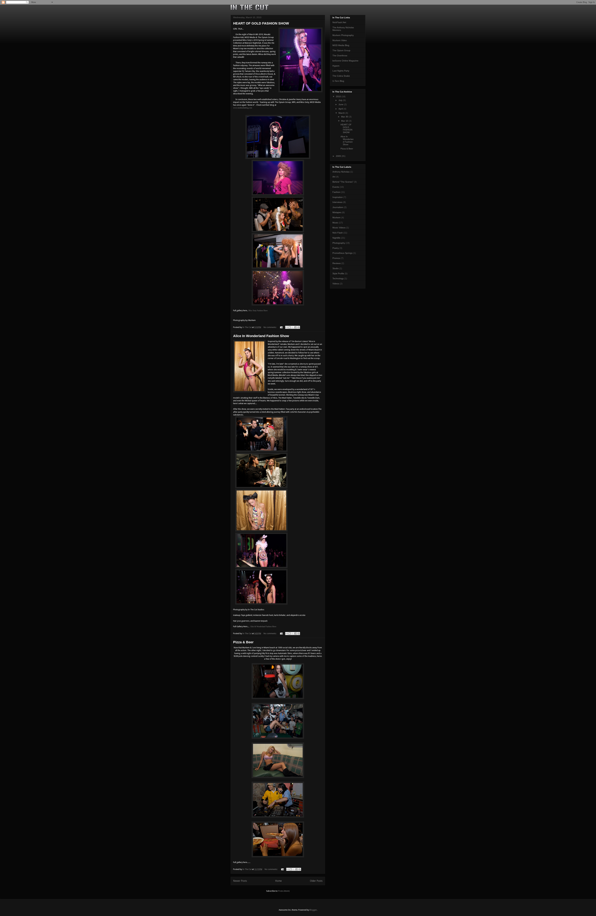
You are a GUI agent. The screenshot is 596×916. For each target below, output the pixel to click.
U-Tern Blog (338, 81)
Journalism (337, 207)
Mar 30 (345, 116)
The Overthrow (339, 55)
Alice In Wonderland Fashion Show (261, 336)
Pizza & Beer (243, 642)
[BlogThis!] (289, 327)
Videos (335, 283)
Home (278, 880)
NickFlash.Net (339, 22)
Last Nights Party (340, 70)
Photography (338, 243)
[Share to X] (292, 327)
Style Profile (338, 273)
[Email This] (286, 327)
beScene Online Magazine (345, 60)
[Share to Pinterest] (298, 327)
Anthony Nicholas (341, 171)
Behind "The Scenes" (342, 182)
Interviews (337, 202)
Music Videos (338, 227)
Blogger (313, 910)
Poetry (335, 248)
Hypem (335, 66)
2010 (338, 96)
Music (335, 222)
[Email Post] (281, 327)
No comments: (270, 327)
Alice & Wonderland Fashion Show (263, 626)
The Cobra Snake (341, 76)
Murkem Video (339, 40)
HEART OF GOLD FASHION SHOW (261, 23)
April (341, 109)
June (341, 104)
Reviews (336, 263)
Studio (335, 268)
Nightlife (336, 238)
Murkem (336, 217)
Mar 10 (345, 121)
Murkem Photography (343, 35)
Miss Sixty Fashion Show (258, 310)
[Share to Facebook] (295, 327)
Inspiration (337, 197)
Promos (336, 258)
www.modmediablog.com (242, 108)
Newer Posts (240, 880)
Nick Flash (337, 232)
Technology (338, 278)
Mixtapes (336, 212)
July (341, 100)
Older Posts (316, 880)
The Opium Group (341, 50)
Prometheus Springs (342, 253)
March (342, 113)
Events (335, 187)
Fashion (336, 192)
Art (333, 176)
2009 (338, 156)
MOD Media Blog (340, 45)
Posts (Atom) (284, 891)
